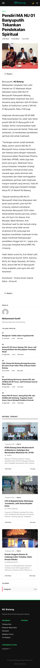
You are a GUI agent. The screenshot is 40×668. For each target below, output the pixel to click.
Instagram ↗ (6, 649)
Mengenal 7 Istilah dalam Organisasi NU (18, 336)
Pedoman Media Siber (9, 627)
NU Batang (8, 609)
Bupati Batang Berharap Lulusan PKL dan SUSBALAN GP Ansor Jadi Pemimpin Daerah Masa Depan (19, 381)
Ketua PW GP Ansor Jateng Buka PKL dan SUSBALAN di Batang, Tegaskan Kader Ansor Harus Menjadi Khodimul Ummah (18, 398)
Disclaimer (5, 631)
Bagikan (9, 74)
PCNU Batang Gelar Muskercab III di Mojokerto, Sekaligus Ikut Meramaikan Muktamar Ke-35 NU (19, 450)
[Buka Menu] (3, 3)
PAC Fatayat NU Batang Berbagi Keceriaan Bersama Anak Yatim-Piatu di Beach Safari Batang (19, 365)
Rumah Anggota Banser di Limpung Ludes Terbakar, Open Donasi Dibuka (18, 556)
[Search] (37, 3)
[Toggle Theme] (33, 3)
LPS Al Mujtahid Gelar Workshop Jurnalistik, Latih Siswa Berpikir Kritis (19, 503)
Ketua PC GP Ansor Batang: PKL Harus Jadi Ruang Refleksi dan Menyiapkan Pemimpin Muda (19, 349)
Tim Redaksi (6, 637)
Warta (4, 11)
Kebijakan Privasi (7, 634)
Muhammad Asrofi (11, 318)
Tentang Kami (6, 624)
